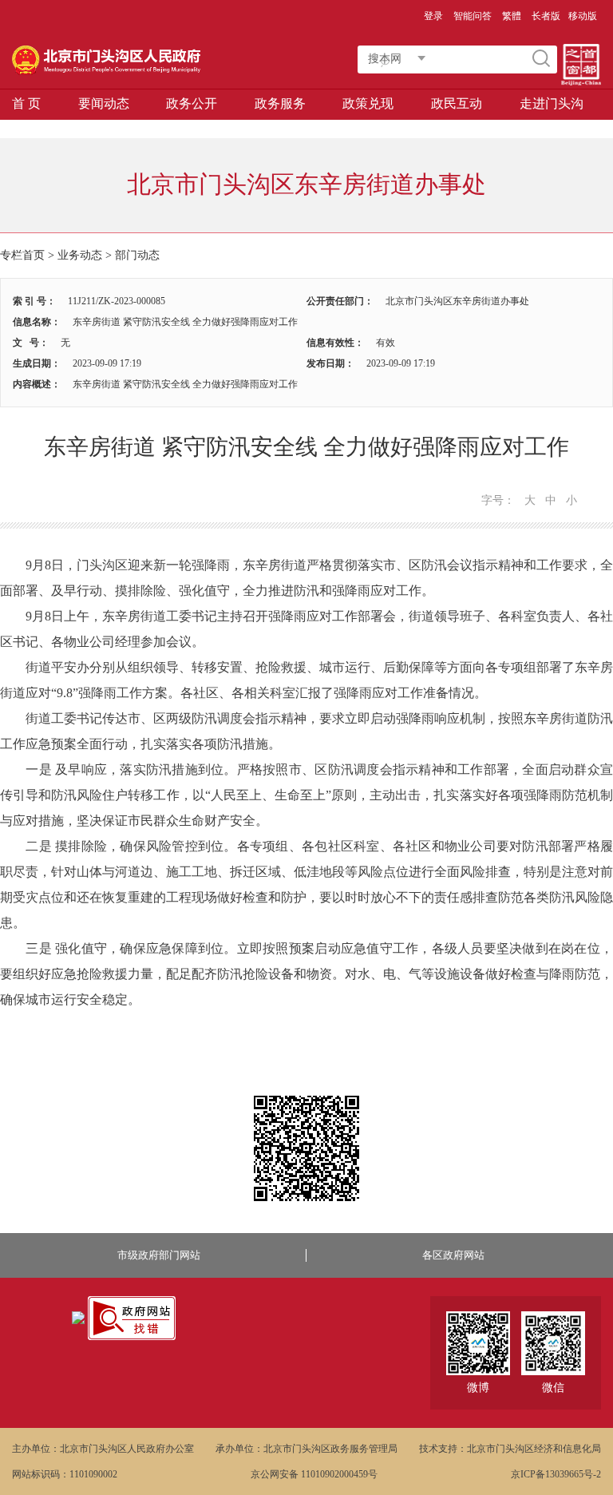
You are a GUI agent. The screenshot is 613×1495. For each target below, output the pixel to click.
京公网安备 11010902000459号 (314, 1474)
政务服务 (280, 103)
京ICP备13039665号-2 (556, 1474)
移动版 (582, 16)
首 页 (26, 103)
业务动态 (79, 255)
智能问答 (472, 16)
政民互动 (456, 103)
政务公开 (191, 103)
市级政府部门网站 (158, 1255)
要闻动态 (103, 103)
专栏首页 (22, 255)
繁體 (511, 16)
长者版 (546, 16)
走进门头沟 (551, 103)
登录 (433, 16)
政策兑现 (368, 103)
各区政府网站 (453, 1255)
